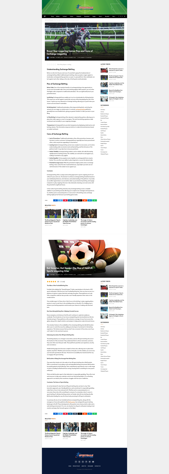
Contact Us (97, 466)
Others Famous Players (106, 139)
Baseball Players (104, 116)
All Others (103, 109)
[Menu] (45, 16)
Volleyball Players (104, 154)
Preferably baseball (105, 141)
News (113, 16)
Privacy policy (76, 466)
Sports (102, 145)
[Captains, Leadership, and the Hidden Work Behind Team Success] (71, 213)
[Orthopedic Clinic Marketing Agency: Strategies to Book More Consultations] (104, 98)
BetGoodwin (71, 402)
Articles (102, 111)
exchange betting (80, 109)
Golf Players (103, 130)
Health (102, 133)
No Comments (82, 57)
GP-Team (53, 57)
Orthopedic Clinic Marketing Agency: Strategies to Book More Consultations (116, 98)
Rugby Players (104, 143)
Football (65, 16)
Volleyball (78, 16)
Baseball (107, 16)
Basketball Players (105, 118)
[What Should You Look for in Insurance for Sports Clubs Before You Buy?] (104, 70)
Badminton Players (105, 113)
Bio (101, 120)
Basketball (86, 16)
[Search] (124, 16)
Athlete (57, 16)
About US (84, 466)
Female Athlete (104, 124)
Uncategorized (104, 152)
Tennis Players (104, 147)
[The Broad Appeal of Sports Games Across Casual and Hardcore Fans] (53, 213)
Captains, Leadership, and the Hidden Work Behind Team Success (70, 221)
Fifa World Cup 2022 (105, 126)
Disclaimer (90, 466)
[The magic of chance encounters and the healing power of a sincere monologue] (89, 213)
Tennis (100, 16)
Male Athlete (103, 135)
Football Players (104, 128)
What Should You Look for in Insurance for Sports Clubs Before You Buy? (116, 69)
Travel (102, 149)
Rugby (94, 16)
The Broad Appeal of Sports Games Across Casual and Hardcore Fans (52, 221)
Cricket (71, 16)
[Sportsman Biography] (84, 7)
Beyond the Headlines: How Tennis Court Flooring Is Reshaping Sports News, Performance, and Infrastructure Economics (115, 90)
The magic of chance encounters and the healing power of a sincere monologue (88, 222)
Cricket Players (104, 122)
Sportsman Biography (49, 19)
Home (52, 16)
